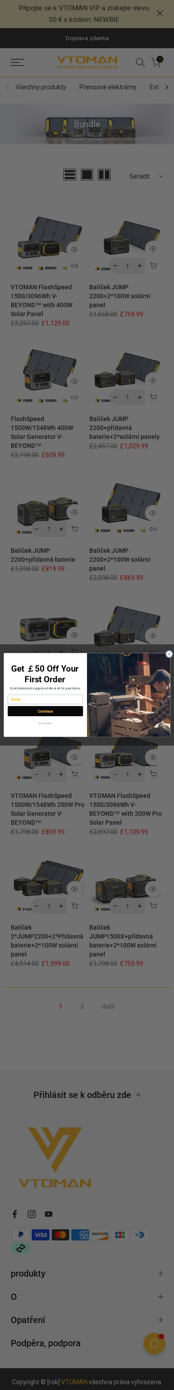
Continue (45, 711)
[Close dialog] (169, 654)
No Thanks (45, 723)
